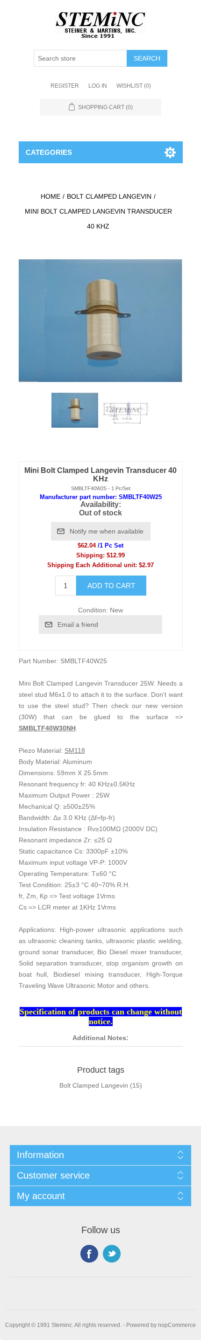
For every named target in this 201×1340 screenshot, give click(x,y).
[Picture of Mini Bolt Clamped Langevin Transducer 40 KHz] (74, 410)
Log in (97, 86)
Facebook (89, 1254)
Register (64, 86)
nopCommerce (177, 1325)
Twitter (112, 1254)
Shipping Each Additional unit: (92, 565)
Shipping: (90, 555)
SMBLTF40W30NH (47, 728)
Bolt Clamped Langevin (93, 1085)
